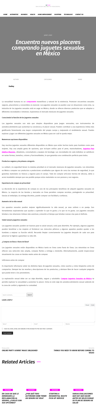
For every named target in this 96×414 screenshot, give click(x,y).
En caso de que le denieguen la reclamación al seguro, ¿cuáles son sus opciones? (12, 398)
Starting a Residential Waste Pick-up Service (58, 396)
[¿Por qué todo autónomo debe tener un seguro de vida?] (36, 379)
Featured (8, 390)
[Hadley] (5, 86)
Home (5, 14)
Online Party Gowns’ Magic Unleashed (20, 350)
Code (92, 305)
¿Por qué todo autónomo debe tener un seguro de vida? (35, 396)
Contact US (79, 14)
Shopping (57, 14)
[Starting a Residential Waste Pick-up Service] (60, 379)
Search (30, 295)
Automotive (14, 14)
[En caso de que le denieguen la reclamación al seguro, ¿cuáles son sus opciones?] (13, 379)
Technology (68, 14)
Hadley (11, 86)
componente (31, 102)
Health (32, 14)
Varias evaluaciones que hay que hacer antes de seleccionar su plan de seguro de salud (83, 398)
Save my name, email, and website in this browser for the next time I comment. (28, 328)
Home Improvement (45, 14)
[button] (91, 15)
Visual (87, 305)
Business (24, 14)
